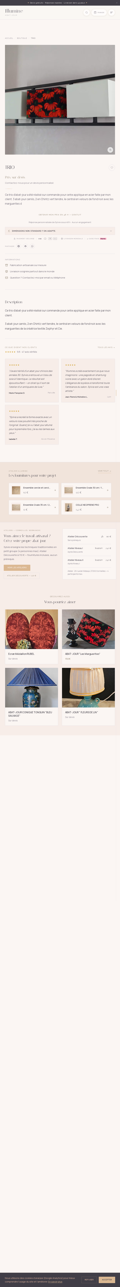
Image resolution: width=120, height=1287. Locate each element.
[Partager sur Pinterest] (18, 246)
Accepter (107, 1280)
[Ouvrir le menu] (111, 12)
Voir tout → (104, 471)
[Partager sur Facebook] (25, 246)
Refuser (89, 1280)
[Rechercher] (86, 12)
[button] (60, 100)
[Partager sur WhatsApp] (32, 246)
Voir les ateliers (17, 568)
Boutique (22, 38)
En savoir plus (55, 1281)
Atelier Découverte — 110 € (21, 576)
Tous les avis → (106, 347)
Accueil (9, 38)
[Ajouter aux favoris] (112, 168)
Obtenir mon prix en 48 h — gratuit (60, 215)
